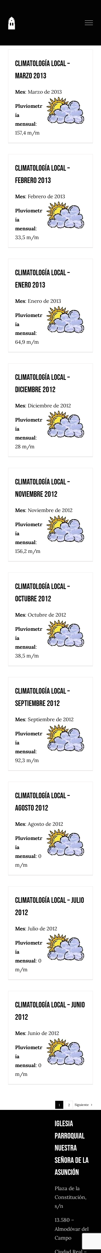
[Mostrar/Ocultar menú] (89, 22)
